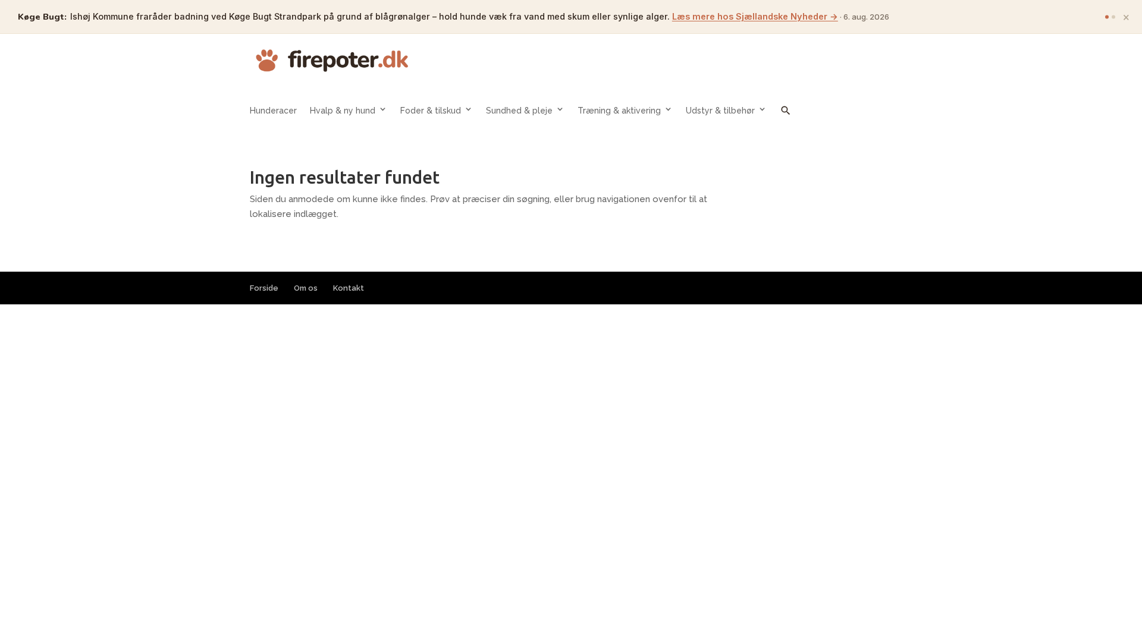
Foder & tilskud (430, 110)
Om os (306, 288)
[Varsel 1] (1107, 16)
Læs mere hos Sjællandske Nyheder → (755, 16)
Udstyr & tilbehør (720, 110)
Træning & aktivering (619, 110)
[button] (786, 119)
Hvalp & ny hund (342, 110)
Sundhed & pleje (519, 110)
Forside (264, 288)
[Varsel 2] (1113, 16)
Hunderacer (273, 110)
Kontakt (348, 288)
